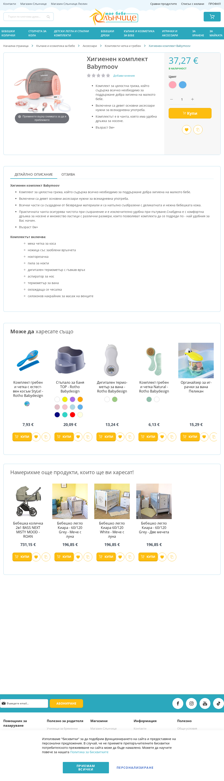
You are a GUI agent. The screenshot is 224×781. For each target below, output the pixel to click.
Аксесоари (90, 46)
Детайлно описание (34, 174)
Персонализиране (135, 767)
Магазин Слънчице (33, 4)
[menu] (112, 33)
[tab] (33, 174)
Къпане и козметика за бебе (55, 46)
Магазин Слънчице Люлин (69, 4)
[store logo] (108, 16)
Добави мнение (124, 76)
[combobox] (28, 16)
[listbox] (192, 85)
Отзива (68, 174)
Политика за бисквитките (89, 752)
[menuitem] (12, 33)
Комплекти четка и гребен (123, 46)
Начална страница (15, 46)
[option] (173, 84)
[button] (36, 437)
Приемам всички (86, 767)
